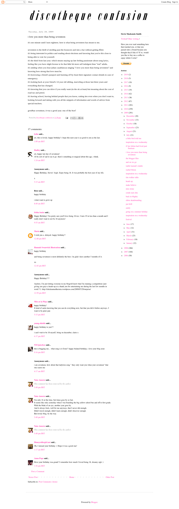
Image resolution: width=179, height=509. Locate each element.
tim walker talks (132, 177)
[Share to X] (77, 118)
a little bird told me (133, 138)
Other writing (133, 38)
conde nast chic (132, 192)
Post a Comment (37, 471)
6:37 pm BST (39, 336)
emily (128, 208)
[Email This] (71, 118)
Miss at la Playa (40, 301)
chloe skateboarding (134, 200)
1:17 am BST (39, 449)
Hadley (37, 150)
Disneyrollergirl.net (42, 442)
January (129, 243)
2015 (126, 89)
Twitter (124, 38)
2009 (126, 112)
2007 (126, 251)
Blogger (94, 502)
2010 (126, 109)
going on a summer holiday (137, 211)
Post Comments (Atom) (48, 481)
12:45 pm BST (40, 265)
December (130, 116)
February (130, 239)
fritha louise (39, 212)
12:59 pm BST (40, 293)
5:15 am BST (39, 182)
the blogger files (132, 158)
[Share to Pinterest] (82, 118)
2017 (126, 82)
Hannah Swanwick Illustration (47, 247)
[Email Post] (67, 117)
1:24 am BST (39, 160)
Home (71, 477)
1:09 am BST (39, 141)
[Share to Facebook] (79, 118)
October (129, 123)
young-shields (39, 323)
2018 (126, 78)
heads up (129, 181)
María (36, 231)
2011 (126, 105)
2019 (126, 74)
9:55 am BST (39, 222)
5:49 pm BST (39, 387)
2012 (126, 101)
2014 (126, 93)
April (128, 231)
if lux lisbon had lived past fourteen (136, 147)
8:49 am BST (39, 203)
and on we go (131, 162)
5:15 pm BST (39, 314)
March (129, 235)
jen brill (129, 204)
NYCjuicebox (39, 344)
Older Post (110, 477)
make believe (131, 185)
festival (129, 219)
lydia (36, 134)
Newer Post (33, 477)
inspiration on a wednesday (136, 142)
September (130, 127)
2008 (126, 248)
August (129, 131)
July (128, 135)
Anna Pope (38, 458)
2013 (126, 97)
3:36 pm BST (39, 465)
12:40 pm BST (40, 238)
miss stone (130, 188)
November (130, 119)
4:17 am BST (39, 371)
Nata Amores (39, 379)
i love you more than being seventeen (136, 153)
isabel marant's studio (134, 165)
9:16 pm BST (39, 352)
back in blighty (132, 196)
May (128, 228)
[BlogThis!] (74, 118)
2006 (126, 255)
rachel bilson (131, 169)
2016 (126, 86)
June (128, 224)
